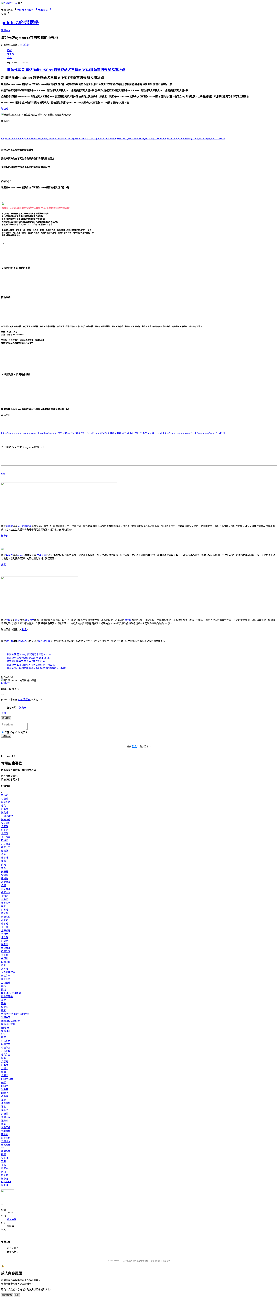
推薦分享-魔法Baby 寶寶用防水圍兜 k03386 (29, 654)
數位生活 (25, 45)
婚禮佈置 (5, 1044)
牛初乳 (4, 958)
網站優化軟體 (8, 1024)
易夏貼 (4, 826)
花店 (3, 1037)
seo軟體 (5, 1028)
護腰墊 (4, 1007)
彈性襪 (4, 1096)
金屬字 (4, 1075)
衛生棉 (9, 641)
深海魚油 (5, 962)
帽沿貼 (4, 798)
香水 (3, 1165)
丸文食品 (29, 620)
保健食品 (5, 948)
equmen (21, 555)
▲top (3, 712)
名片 (9, 57)
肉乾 (3, 864)
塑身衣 (4, 535)
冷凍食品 (5, 882)
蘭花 (3, 989)
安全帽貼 (5, 823)
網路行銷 (5, 1145)
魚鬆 (3, 564)
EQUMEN (6, 1181)
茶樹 (3, 1161)
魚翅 (3, 885)
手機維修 (5, 1131)
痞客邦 (21, 699)
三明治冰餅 (7, 816)
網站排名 (5, 1031)
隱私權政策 (155, 1261)
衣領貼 (4, 795)
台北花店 (5, 1051)
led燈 (3, 1082)
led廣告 (5, 1086)
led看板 (5, 1093)
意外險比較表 (8, 972)
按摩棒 (4, 1120)
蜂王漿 (4, 955)
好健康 (4, 944)
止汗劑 (4, 833)
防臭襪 (4, 812)
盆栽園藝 (5, 982)
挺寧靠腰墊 (7, 996)
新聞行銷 (5, 1151)
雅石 (3, 986)
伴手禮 (4, 857)
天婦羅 (4, 871)
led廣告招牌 (7, 1079)
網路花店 (5, 1041)
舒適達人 (22, 641)
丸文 (17, 620)
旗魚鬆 (128, 620)
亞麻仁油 (5, 951)
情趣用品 (5, 1117)
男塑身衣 (41, 555)
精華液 (4, 1158)
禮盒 (24, 629)
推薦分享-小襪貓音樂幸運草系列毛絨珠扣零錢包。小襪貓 (36, 668)
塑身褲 (4, 1179)
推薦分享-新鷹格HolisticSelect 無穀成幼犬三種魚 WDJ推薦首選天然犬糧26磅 (66, 70)
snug (3, 473)
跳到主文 (5, 30)
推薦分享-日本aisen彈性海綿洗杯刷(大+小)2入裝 (31, 665)
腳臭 (3, 805)
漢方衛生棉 (44, 641)
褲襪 (3, 1100)
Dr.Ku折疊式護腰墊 (11, 993)
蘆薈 (3, 1154)
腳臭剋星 (27, 526)
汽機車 (22, 707)
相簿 (9, 50)
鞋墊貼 (4, 108)
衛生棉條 (5, 1138)
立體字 (4, 1068)
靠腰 (3, 1000)
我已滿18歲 (7, 1295)
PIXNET (117, 1261)
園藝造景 (5, 979)
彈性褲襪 (5, 1103)
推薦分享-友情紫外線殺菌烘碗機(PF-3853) (28, 658)
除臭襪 (9, 526)
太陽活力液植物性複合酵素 (15, 1014)
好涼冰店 (5, 819)
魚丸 (3, 868)
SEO (3, 1034)
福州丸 (4, 878)
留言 (27, 699)
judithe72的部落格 (20, 22)
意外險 (4, 969)
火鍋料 (4, 875)
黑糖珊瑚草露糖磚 (10, 1021)
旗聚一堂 (5, 847)
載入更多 (6, 718)
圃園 (3, 1172)
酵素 (3, 965)
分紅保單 (5, 975)
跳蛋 (3, 1124)
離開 (17, 1295)
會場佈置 (5, 1047)
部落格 (10, 54)
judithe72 (5, 683)
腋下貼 (4, 830)
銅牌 (3, 1072)
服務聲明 (166, 1261)
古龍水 (4, 1168)
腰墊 (3, 1003)
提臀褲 (4, 1185)
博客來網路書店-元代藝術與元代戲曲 (26, 661)
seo (2, 1147)
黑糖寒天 (5, 1017)
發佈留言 (6, 736)
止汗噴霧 (5, 837)
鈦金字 (4, 1089)
